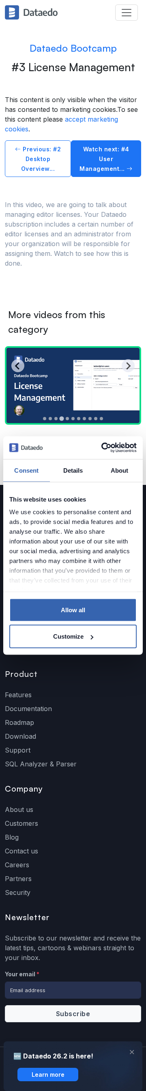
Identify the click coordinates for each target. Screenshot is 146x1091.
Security (17, 892)
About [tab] (120, 470)
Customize (68, 636)
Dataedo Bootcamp (73, 48)
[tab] (44, 418)
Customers (21, 823)
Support (17, 750)
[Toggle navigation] (126, 12)
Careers (17, 865)
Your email (22, 974)
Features (18, 695)
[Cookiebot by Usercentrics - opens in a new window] (103, 448)
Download (20, 736)
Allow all (73, 609)
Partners (18, 879)
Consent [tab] (26, 470)
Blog (12, 837)
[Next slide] (128, 365)
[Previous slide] (17, 365)
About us (19, 809)
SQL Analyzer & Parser (41, 764)
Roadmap (19, 722)
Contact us (21, 851)
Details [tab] (73, 470)
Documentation (28, 709)
